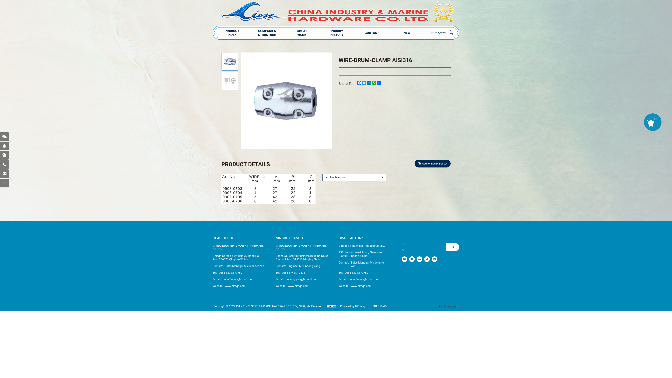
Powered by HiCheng (353, 306)
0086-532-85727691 (231, 272)
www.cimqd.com (235, 286)
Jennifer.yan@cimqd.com (238, 279)
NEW (407, 33)
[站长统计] (331, 306)
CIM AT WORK (302, 33)
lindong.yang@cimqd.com (302, 279)
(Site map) (379, 306)
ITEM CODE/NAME (437, 32)
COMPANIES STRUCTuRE (267, 33)
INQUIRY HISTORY (337, 33)
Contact (372, 33)
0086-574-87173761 (294, 272)
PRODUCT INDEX (232, 33)
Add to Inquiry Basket (434, 163)
